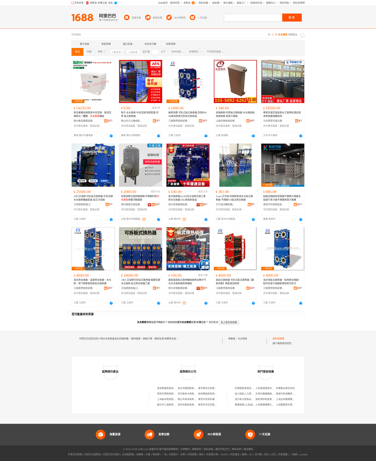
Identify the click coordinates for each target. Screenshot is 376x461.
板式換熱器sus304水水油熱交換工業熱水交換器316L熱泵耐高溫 (187, 198)
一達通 (293, 454)
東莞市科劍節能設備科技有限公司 (274, 204)
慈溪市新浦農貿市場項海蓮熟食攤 (293, 393)
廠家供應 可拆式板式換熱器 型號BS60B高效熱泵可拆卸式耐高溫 (187, 114)
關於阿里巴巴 (222, 449)
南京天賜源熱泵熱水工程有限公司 (195, 388)
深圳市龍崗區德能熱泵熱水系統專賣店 (198, 404)
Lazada (303, 454)
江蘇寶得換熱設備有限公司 (179, 121)
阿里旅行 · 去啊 (177, 454)
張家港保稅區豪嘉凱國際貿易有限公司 (275, 399)
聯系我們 (236, 449)
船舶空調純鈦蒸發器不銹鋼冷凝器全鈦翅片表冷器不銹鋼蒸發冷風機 (282, 198)
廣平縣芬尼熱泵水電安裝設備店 (214, 388)
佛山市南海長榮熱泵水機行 (192, 399)
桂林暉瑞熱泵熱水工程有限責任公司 (217, 393)
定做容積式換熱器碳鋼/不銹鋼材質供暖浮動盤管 (140, 198)
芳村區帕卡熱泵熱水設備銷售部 (194, 393)
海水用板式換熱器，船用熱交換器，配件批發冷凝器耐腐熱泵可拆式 (282, 282)
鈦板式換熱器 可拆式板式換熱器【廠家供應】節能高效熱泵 (235, 282)
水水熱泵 (242, 338)
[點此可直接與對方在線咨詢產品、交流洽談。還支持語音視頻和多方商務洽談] (111, 136)
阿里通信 (235, 454)
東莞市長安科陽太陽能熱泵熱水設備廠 (218, 399)
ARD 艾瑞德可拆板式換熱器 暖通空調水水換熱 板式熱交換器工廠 (140, 282)
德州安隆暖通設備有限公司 (179, 204)
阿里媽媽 (192, 454)
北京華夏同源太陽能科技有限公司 (274, 121)
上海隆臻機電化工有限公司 (269, 404)
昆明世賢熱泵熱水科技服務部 (172, 393)
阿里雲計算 (212, 454)
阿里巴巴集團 (75, 454)
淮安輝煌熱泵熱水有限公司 (171, 388)
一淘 (164, 454)
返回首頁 (213, 322)
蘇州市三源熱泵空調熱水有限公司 (174, 404)
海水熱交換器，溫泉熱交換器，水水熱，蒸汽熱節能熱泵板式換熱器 (92, 282)
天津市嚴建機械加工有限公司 (270, 393)
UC (250, 454)
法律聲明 (185, 449)
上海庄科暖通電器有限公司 (290, 399)
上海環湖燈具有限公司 (267, 388)
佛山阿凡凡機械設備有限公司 (132, 121)
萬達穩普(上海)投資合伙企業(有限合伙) (255, 404)
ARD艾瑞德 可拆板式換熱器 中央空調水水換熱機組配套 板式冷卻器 (93, 198)
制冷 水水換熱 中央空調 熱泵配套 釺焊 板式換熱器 (140, 114)
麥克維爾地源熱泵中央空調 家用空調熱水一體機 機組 (92, 114)
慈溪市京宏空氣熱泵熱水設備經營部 (217, 404)
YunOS (224, 454)
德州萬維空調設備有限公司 (132, 204)
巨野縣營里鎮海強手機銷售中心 (251, 388)
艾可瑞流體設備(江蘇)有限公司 (226, 204)
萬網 (244, 454)
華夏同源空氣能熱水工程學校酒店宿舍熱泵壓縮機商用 (282, 114)
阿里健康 (283, 454)
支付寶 (258, 454)
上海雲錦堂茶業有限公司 (289, 404)
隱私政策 (208, 449)
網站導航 (248, 449)
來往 (266, 454)
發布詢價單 (278, 338)
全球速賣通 (128, 454)
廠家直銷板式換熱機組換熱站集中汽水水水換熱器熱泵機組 (187, 282)
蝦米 (201, 454)
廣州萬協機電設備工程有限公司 (84, 121)
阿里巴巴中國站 (111, 454)
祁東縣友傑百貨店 (285, 388)
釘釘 (273, 454)
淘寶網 (139, 454)
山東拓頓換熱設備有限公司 (226, 121)
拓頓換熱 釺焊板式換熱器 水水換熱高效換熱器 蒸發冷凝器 (235, 114)
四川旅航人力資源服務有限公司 (251, 393)
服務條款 (196, 449)
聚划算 (156, 454)
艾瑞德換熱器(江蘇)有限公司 (84, 204)
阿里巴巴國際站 (92, 454)
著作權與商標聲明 (168, 449)
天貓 (148, 454)
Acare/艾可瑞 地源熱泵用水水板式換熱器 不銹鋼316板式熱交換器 (234, 198)
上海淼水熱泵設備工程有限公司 (173, 399)
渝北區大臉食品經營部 (246, 399)
